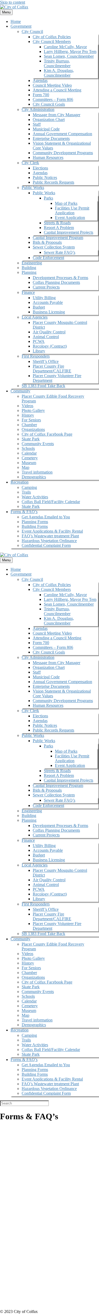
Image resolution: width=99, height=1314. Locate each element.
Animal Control (46, 336)
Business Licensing (49, 312)
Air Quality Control (49, 332)
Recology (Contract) (50, 346)
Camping (29, 487)
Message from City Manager (56, 115)
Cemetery (30, 458)
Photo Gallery (33, 410)
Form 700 (41, 95)
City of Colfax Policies (52, 37)
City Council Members (52, 41)
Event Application (70, 217)
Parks (48, 198)
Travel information (37, 472)
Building (29, 267)
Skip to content (12, 2)
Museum (29, 462)
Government (21, 26)
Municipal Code (46, 129)
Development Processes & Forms (60, 277)
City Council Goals (49, 104)
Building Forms (35, 526)
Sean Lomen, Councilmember (69, 56)
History (28, 415)
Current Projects (46, 287)
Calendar (29, 453)
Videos (27, 405)
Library (39, 351)
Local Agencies (35, 317)
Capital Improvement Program (58, 237)
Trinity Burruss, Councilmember (57, 63)
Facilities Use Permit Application (72, 210)
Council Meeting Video (52, 85)
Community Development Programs (63, 152)
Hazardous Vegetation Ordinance (49, 540)
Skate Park (31, 439)
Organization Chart (49, 119)
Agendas (40, 80)
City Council (32, 31)
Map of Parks (66, 203)
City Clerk (30, 162)
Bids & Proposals (47, 242)
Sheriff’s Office (46, 361)
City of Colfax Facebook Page (47, 434)
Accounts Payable (48, 302)
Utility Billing (44, 297)
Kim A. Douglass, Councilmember (59, 72)
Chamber (29, 424)
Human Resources (48, 157)
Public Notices (45, 177)
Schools (28, 448)
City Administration (38, 109)
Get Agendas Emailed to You (46, 517)
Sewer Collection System (54, 247)
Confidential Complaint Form (46, 545)
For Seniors (31, 420)
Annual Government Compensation (62, 134)
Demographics (34, 477)
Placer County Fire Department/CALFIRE (52, 368)
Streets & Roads (57, 223)
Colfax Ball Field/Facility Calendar (51, 501)
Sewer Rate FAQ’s (59, 252)
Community (20, 391)
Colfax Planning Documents (56, 282)
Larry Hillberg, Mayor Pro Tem (70, 51)
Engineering (32, 263)
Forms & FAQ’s (24, 511)
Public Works (33, 187)
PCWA (39, 341)
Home (16, 21)
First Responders (36, 356)
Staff (37, 124)
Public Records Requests (53, 182)
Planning (29, 272)
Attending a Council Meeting (57, 90)
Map (25, 467)
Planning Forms (35, 521)
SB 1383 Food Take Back (43, 385)
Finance (28, 292)
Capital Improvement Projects (68, 232)
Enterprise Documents (51, 138)
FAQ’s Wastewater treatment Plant (50, 536)
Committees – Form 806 (53, 99)
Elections (40, 168)
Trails (26, 492)
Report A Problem (59, 227)
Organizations (33, 429)
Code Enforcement (48, 257)
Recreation (20, 482)
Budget (39, 307)
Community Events (38, 443)
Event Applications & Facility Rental (52, 531)
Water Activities (35, 497)
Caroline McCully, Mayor (65, 47)
